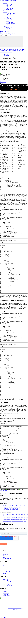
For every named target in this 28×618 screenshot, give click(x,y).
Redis (7, 7)
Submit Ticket (9, 27)
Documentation (9, 19)
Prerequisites (9, 49)
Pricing (4, 564)
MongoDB (8, 5)
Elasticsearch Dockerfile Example (10, 508)
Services (5, 3)
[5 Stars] (21, 489)
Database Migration (7, 558)
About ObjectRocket (7, 571)
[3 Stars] (12, 489)
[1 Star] (4, 489)
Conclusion (2, 52)
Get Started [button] (2, 502)
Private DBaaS (9, 9)
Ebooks (7, 21)
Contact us (8, 14)
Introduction (3, 49)
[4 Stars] (17, 489)
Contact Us (5, 573)
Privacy (15, 611)
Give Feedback (3, 490)
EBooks (7, 584)
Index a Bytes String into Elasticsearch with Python (14, 521)
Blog (7, 17)
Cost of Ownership (7, 565)
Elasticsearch (9, 4)
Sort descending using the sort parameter (14, 50)
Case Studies (9, 18)
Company (5, 12)
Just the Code (8, 52)
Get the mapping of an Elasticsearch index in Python (15, 519)
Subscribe (3, 82)
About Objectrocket (10, 13)
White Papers (9, 25)
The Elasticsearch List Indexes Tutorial (11, 507)
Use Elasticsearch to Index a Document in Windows (14, 505)
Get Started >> (15, 89)
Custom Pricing (6, 10)
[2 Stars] (8, 489)
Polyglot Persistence (10, 23)
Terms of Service (15, 609)
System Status (9, 28)
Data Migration (9, 8)
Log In (2, 31)
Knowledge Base (10, 22)
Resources (5, 16)
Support (4, 26)
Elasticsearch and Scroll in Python (10, 509)
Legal (15, 610)
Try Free (7, 31)
